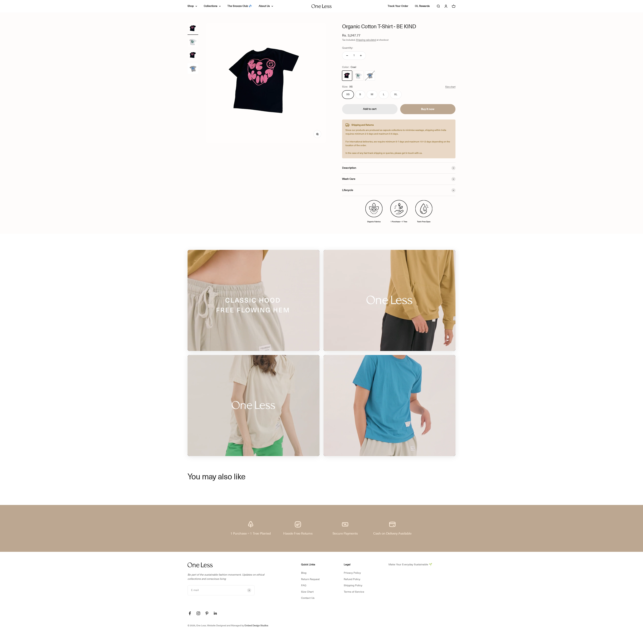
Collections (210, 6)
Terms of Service (354, 591)
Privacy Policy (352, 573)
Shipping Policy (353, 585)
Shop (191, 6)
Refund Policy (352, 579)
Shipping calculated (366, 39)
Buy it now (427, 109)
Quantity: (347, 48)
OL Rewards (422, 6)
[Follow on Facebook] (190, 613)
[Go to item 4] (193, 29)
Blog (303, 573)
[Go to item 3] (193, 69)
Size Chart (307, 591)
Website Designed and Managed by (237, 625)
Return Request (310, 579)
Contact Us (307, 598)
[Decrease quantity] (347, 56)
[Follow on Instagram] (198, 613)
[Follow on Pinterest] (207, 613)
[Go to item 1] (193, 42)
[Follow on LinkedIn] (215, 613)
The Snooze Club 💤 (239, 6)
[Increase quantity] (361, 56)
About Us (264, 6)
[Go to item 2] (193, 56)
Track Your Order (398, 6)
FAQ (303, 585)
